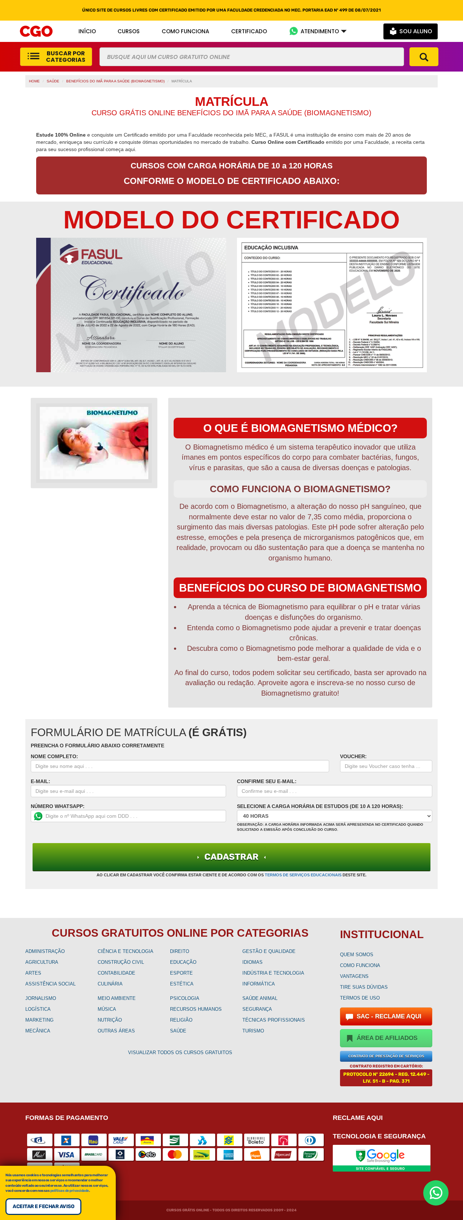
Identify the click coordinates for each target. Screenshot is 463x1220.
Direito (179, 951)
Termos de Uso (360, 998)
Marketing (39, 1020)
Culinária (110, 984)
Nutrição (110, 1020)
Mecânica (37, 1031)
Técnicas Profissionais (273, 1020)
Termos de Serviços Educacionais (303, 875)
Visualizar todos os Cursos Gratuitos (180, 1052)
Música (107, 1009)
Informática (258, 984)
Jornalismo (40, 998)
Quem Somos (356, 954)
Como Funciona (360, 965)
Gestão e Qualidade (269, 951)
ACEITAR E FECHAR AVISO (43, 1206)
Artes (33, 973)
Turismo (253, 1031)
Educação (183, 962)
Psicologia (184, 998)
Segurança (257, 1009)
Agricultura (41, 962)
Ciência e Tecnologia (125, 951)
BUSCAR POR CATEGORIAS (65, 56)
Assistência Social (50, 984)
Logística (38, 1009)
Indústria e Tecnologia (273, 973)
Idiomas (252, 962)
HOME (34, 81)
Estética (182, 984)
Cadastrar (231, 857)
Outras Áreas (116, 1031)
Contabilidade (116, 973)
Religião (181, 1020)
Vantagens (354, 976)
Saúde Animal (259, 998)
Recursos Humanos (196, 1009)
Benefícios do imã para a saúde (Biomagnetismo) (115, 81)
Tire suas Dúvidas (364, 987)
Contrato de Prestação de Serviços (386, 1056)
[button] (318, 31)
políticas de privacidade (69, 1191)
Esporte (181, 973)
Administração (45, 951)
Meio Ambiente (117, 998)
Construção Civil (121, 962)
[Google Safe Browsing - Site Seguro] (381, 1157)
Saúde (53, 81)
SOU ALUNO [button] (415, 31)
